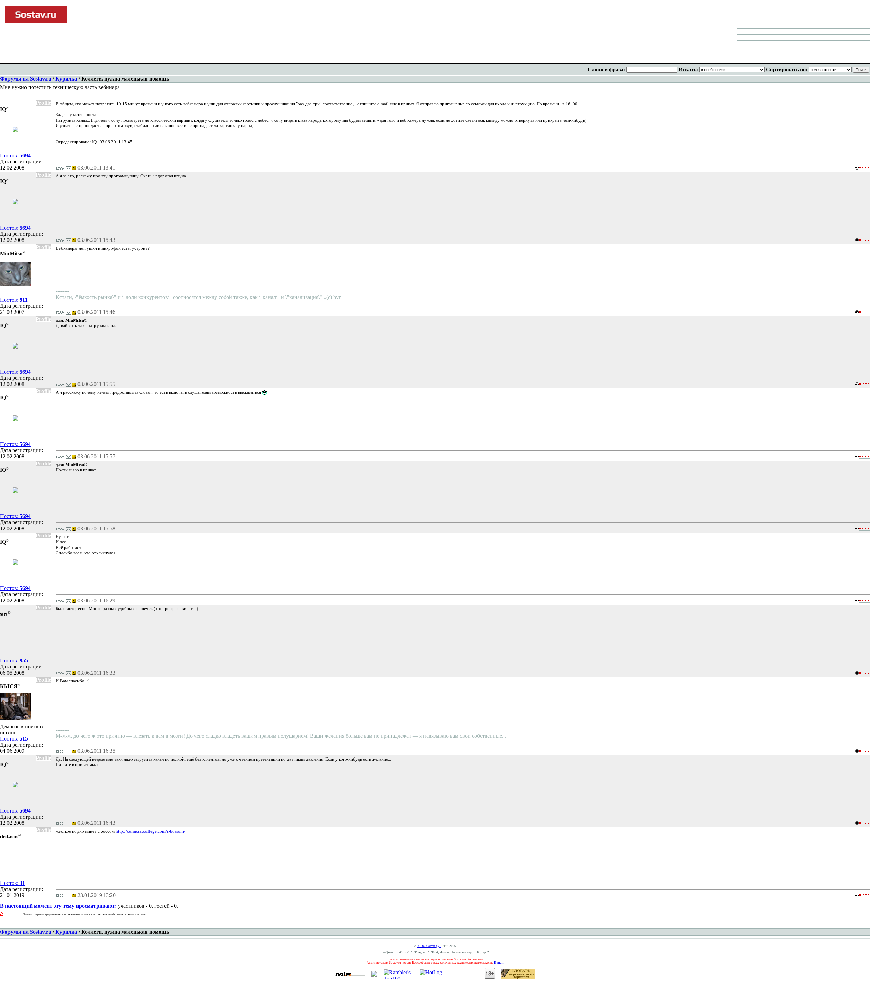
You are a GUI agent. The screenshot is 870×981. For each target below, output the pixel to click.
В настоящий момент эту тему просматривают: (58, 906)
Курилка (66, 79)
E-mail (499, 962)
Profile (43, 103)
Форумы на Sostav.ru (25, 79)
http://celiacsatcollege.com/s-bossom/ (150, 831)
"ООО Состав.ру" (429, 946)
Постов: (15, 155)
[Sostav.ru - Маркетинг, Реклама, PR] (374, 975)
